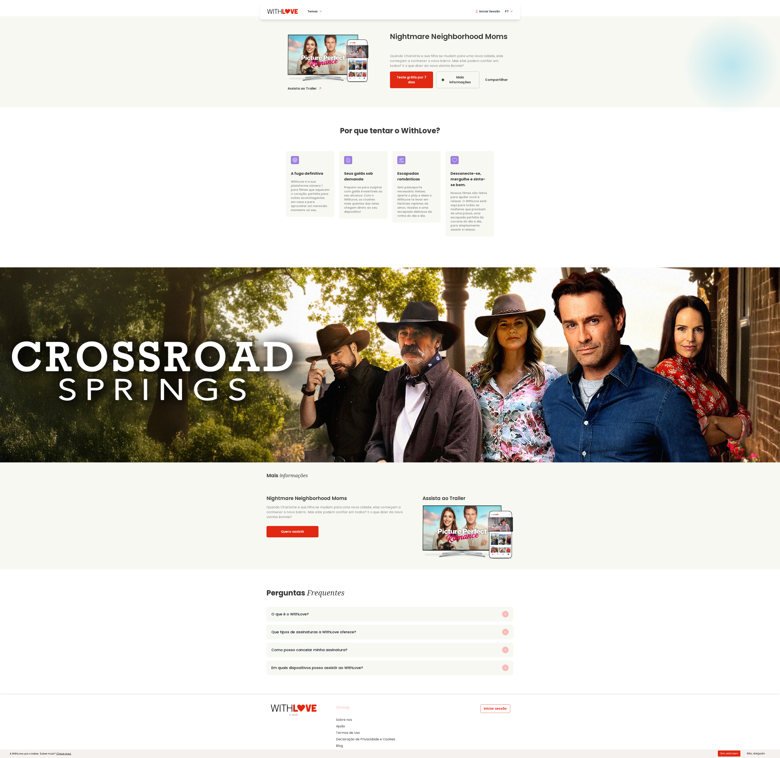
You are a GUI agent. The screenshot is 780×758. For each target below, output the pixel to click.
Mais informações (460, 80)
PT (507, 11)
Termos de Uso (348, 732)
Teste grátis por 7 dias (411, 80)
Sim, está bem (729, 753)
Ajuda (340, 726)
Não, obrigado (756, 753)
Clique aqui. (64, 753)
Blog (339, 745)
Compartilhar (496, 79)
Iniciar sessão (495, 708)
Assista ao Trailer (302, 88)
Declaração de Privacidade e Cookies (365, 739)
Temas (313, 11)
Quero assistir (292, 531)
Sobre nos (344, 719)
